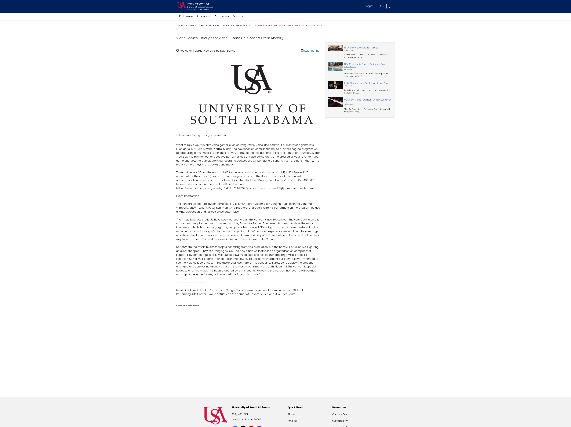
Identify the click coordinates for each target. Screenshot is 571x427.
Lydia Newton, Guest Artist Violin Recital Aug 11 (367, 83)
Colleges (191, 25)
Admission (222, 16)
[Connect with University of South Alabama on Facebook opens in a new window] (235, 422)
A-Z (381, 6)
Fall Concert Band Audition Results (361, 48)
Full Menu (186, 16)
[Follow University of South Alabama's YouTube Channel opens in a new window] (251, 422)
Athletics (293, 421)
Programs (204, 16)
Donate (238, 16)
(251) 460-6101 (240, 414)
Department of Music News (237, 25)
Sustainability (340, 421)
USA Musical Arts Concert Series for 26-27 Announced (364, 65)
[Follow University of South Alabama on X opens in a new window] (243, 422)
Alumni (291, 414)
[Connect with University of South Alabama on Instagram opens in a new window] (259, 422)
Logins (369, 6)
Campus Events (341, 414)
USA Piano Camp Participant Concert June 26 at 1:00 (367, 101)
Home (181, 25)
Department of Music (210, 25)
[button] (391, 6)
